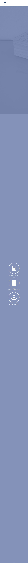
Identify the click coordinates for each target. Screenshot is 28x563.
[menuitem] (24, 3)
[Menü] (24, 3)
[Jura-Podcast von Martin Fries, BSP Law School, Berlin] (11, 3)
